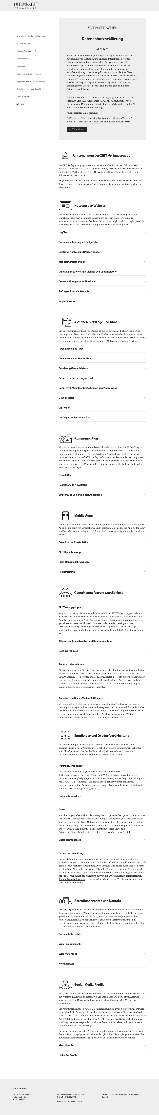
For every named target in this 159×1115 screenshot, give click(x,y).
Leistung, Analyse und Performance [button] (79, 252)
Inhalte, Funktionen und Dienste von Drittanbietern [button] (88, 271)
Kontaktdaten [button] (67, 963)
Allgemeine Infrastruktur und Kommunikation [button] (85, 641)
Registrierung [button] (67, 301)
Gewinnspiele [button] (66, 397)
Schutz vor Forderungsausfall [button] (76, 378)
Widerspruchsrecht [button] (70, 944)
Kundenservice (123, 121)
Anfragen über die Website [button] (74, 291)
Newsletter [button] (65, 475)
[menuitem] (31, 36)
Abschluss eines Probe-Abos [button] (75, 358)
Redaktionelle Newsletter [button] (73, 484)
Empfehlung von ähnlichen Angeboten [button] (80, 494)
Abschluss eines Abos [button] (71, 348)
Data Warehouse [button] (68, 650)
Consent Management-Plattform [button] (77, 281)
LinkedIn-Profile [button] (68, 1055)
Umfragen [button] (64, 407)
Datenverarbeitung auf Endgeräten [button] (79, 242)
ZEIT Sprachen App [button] (70, 552)
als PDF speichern (77, 129)
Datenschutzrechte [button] (70, 934)
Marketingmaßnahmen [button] (72, 261)
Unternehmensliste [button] (70, 796)
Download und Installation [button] (74, 542)
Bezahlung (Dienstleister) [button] (73, 368)
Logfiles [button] (63, 232)
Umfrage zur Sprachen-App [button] (74, 417)
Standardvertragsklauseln (72, 879)
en (22, 104)
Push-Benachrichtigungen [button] (74, 561)
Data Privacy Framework (71, 883)
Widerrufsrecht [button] (68, 953)
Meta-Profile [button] (66, 1045)
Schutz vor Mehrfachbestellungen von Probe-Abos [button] (88, 388)
